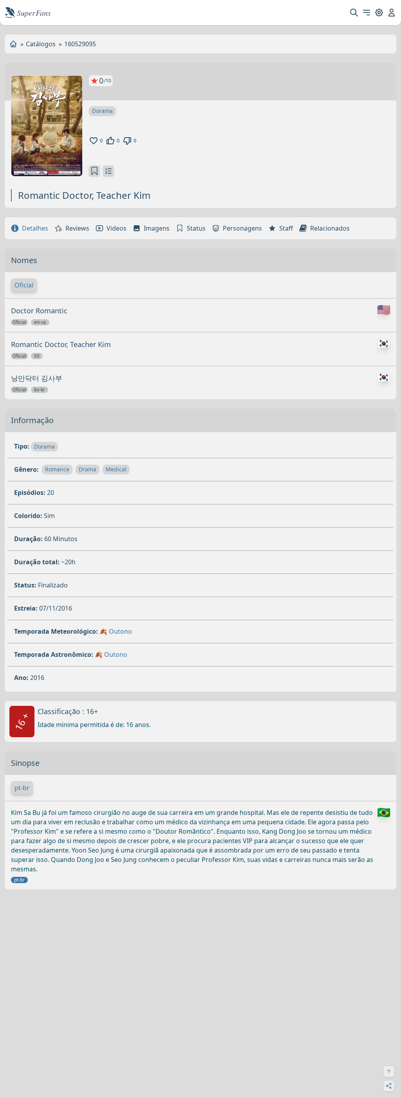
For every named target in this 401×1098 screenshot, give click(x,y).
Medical (116, 469)
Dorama (102, 111)
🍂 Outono (115, 631)
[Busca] (354, 12)
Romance (57, 469)
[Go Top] (389, 1071)
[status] (94, 170)
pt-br (21, 788)
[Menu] (366, 12)
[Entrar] (391, 12)
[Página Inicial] (13, 44)
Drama (87, 469)
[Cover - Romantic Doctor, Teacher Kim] (46, 126)
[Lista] (108, 170)
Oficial (23, 285)
